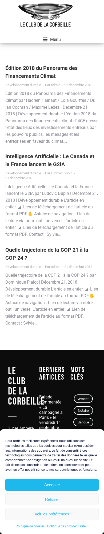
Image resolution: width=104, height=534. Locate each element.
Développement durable (23, 85)
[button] (52, 39)
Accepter (52, 484)
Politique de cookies (30, 526)
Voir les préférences (52, 514)
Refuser (52, 499)
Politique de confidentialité (66, 526)
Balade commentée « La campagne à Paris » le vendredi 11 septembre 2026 (51, 414)
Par (52, 85)
